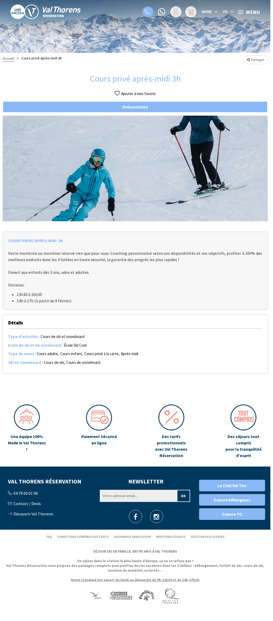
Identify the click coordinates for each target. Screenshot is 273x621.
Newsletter (145, 481)
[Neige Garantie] (120, 595)
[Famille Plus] (146, 595)
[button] (190, 11)
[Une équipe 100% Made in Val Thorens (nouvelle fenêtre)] (27, 431)
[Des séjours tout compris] (243, 431)
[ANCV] (95, 595)
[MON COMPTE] (175, 11)
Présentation (135, 107)
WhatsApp (162, 12)
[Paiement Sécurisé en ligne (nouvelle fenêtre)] (99, 431)
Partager (258, 59)
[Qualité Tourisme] (171, 595)
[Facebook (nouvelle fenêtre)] (135, 518)
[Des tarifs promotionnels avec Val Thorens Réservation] (171, 431)
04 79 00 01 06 (148, 12)
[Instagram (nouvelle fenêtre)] (156, 518)
